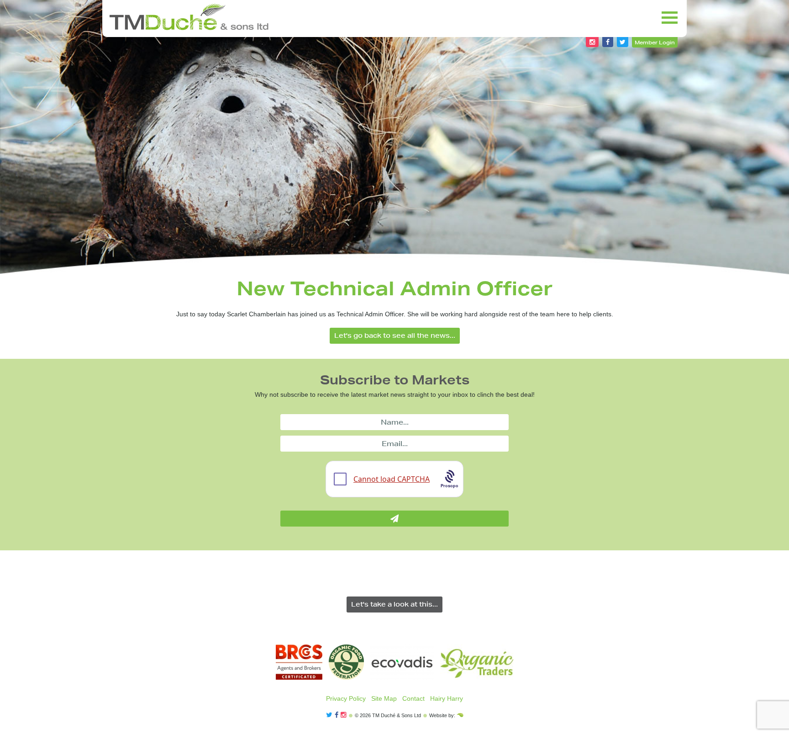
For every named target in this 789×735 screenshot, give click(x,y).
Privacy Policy (346, 698)
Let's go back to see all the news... (394, 335)
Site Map (384, 698)
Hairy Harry (446, 698)
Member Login (655, 42)
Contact (413, 698)
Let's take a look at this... (394, 604)
